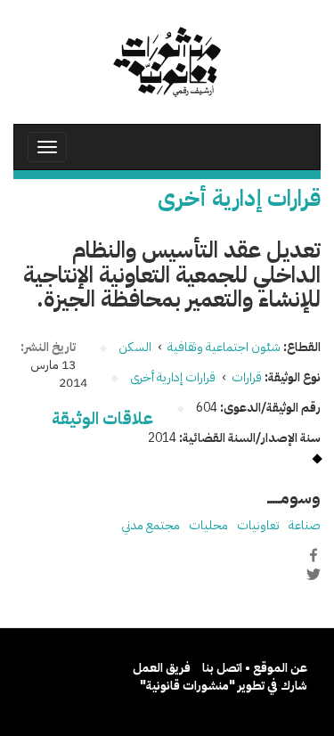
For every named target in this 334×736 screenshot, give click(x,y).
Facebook (313, 555)
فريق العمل (162, 667)
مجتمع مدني (150, 525)
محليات (208, 525)
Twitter (313, 574)
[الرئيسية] (167, 62)
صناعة (305, 525)
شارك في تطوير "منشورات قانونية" (223, 685)
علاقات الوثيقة (102, 418)
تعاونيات (258, 525)
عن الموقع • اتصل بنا (254, 667)
